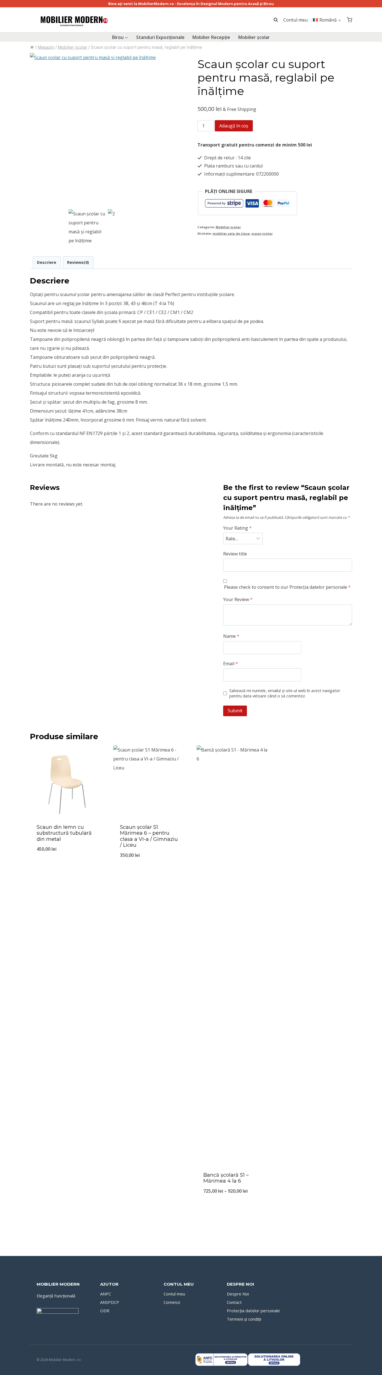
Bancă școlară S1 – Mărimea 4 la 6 (226, 1178)
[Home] (32, 47)
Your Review (238, 599)
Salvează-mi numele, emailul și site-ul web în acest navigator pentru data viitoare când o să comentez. (284, 693)
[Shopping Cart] (349, 19)
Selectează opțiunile (66, 868)
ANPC (105, 1294)
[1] (107, 130)
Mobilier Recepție (211, 37)
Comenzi (172, 1302)
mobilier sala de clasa (231, 233)
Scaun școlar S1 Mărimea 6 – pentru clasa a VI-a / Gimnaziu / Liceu (149, 836)
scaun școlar (262, 233)
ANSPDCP (109, 1302)
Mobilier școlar (254, 37)
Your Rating (237, 528)
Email (230, 664)
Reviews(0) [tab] (78, 262)
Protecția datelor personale (318, 587)
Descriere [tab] (46, 262)
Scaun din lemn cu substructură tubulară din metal (64, 833)
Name (231, 636)
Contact (234, 1302)
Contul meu (295, 20)
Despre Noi (238, 1294)
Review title (235, 554)
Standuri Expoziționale (160, 37)
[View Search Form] (273, 20)
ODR (104, 1310)
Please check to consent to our (287, 587)
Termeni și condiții (244, 1319)
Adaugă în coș (233, 126)
